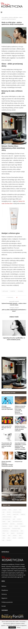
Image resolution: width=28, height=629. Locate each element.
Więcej (18, 627)
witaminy (15, 535)
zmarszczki (20, 537)
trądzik (4, 535)
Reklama (4, 586)
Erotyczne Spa (18, 461)
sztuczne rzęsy (20, 533)
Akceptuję (12, 627)
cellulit (15, 509)
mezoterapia (5, 523)
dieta (3, 514)
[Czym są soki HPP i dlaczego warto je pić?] (7, 420)
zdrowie (14, 537)
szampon (13, 533)
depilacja (9, 512)
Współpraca (5, 590)
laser (14, 519)
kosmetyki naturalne (6, 516)
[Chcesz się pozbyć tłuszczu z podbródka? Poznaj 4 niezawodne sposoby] (7, 455)
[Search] (26, 12)
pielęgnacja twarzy (16, 528)
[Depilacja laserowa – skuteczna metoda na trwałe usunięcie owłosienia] (20, 420)
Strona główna (5, 17)
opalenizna (20, 291)
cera (20, 509)
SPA (7, 533)
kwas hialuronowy (6, 519)
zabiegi (8, 537)
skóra (3, 533)
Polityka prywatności (7, 602)
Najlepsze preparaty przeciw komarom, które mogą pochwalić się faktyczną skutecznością (20, 410)
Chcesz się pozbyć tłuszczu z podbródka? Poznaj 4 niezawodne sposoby (7, 464)
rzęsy (22, 530)
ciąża (3, 512)
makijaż (3, 521)
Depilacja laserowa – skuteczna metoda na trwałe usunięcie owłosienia (20, 428)
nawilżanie (12, 523)
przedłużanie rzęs (14, 530)
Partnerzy (4, 594)
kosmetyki (12, 291)
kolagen (8, 514)
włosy (20, 535)
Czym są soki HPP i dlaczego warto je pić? (7, 427)
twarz (9, 535)
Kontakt (4, 606)
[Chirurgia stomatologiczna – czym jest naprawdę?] (7, 400)
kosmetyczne (15, 514)
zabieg (3, 537)
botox (10, 509)
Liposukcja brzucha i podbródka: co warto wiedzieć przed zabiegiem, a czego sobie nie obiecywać (20, 446)
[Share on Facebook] (18, 297)
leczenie (19, 519)
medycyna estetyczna (17, 521)
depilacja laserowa (17, 512)
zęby (3, 540)
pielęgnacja (22, 526)
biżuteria (4, 509)
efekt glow (5, 291)
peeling (10, 526)
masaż (9, 521)
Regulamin (4, 598)
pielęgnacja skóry (6, 528)
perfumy (16, 526)
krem (15, 516)
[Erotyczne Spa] (20, 455)
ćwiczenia (9, 540)
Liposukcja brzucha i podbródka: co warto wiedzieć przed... (14, 338)
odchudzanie (20, 523)
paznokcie (4, 526)
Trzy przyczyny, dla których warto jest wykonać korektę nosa (7, 445)
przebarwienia (5, 530)
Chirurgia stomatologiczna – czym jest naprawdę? (7, 407)
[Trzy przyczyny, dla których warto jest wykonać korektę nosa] (7, 437)
